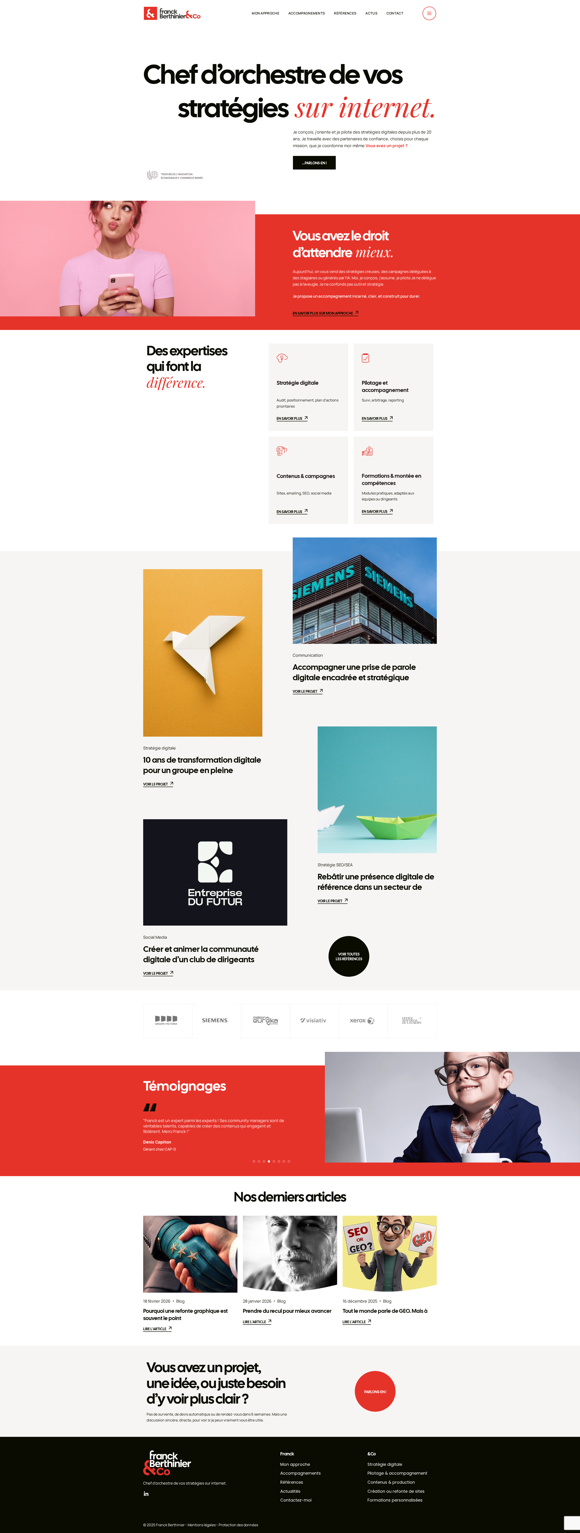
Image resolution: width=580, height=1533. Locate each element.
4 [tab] (269, 1161)
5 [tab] (274, 1161)
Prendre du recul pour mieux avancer (287, 1310)
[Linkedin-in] (146, 1494)
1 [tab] (254, 1161)
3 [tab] (264, 1161)
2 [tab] (259, 1161)
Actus (371, 13)
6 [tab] (279, 1161)
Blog (180, 1301)
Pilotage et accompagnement (385, 387)
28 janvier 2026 (257, 1301)
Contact (395, 13)
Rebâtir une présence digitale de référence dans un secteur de (376, 881)
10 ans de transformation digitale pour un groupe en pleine (202, 765)
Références (345, 13)
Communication (308, 655)
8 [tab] (289, 1161)
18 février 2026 (156, 1301)
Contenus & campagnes (306, 475)
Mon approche (265, 13)
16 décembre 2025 (360, 1301)
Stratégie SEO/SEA (335, 864)
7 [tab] (284, 1161)
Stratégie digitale (298, 383)
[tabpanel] (215, 1131)
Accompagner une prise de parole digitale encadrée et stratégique (354, 672)
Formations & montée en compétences (391, 479)
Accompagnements (306, 13)
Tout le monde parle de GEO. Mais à (385, 1310)
